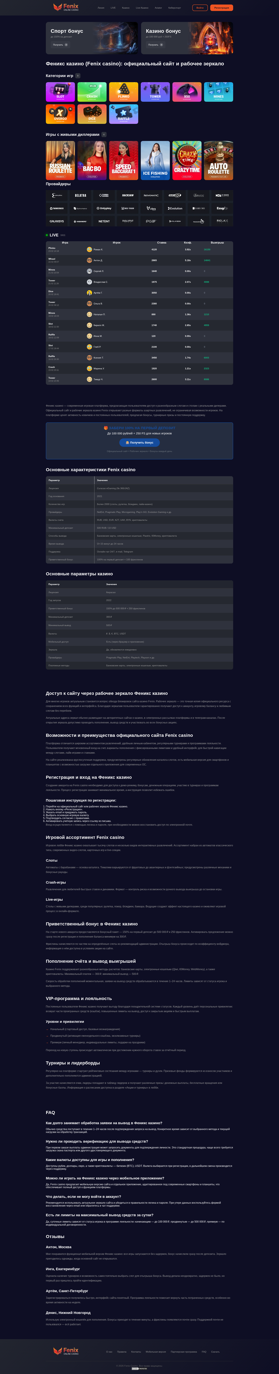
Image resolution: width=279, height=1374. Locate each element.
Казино (125, 7)
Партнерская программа (184, 1351)
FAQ (204, 1351)
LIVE (113, 7)
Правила (121, 1351)
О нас (109, 1351)
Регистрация (221, 7)
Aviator (158, 7)
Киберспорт (174, 7)
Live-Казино (142, 7)
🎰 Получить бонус (139, 442)
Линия (101, 7)
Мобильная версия (156, 1351)
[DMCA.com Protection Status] (139, 1369)
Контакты (136, 1351)
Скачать (215, 1351)
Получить (58, 44)
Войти (200, 7)
